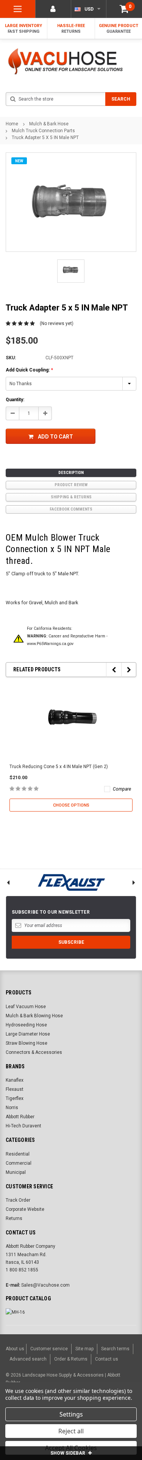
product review (71, 484)
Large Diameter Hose (28, 1034)
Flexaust (14, 1089)
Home (12, 123)
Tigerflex (14, 1098)
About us (15, 1348)
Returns (14, 1218)
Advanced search (28, 1359)
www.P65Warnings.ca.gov (50, 643)
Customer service (49, 1348)
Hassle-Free (71, 28)
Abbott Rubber (20, 1116)
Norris (12, 1107)
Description (71, 472)
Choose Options (71, 805)
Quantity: (15, 399)
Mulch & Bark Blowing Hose (34, 1015)
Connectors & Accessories (34, 1052)
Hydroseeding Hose (26, 1025)
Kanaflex (14, 1080)
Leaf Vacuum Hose (26, 1006)
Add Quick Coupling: (29, 370)
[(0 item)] (124, 9)
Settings (71, 1414)
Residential (18, 1154)
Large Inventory (23, 28)
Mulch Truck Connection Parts (43, 130)
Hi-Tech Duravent (23, 1126)
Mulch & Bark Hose (49, 123)
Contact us (106, 1359)
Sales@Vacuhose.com (45, 1285)
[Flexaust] (71, 882)
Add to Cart (55, 437)
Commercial (18, 1163)
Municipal (16, 1172)
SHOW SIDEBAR (68, 1453)
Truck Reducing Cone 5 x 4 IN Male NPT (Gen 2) (58, 766)
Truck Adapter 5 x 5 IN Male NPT (45, 137)
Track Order (18, 1200)
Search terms (115, 1348)
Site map (84, 1348)
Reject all (71, 1431)
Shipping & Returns (71, 497)
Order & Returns (70, 1359)
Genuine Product (118, 28)
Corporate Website (25, 1209)
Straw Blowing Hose (26, 1043)
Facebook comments (71, 509)
